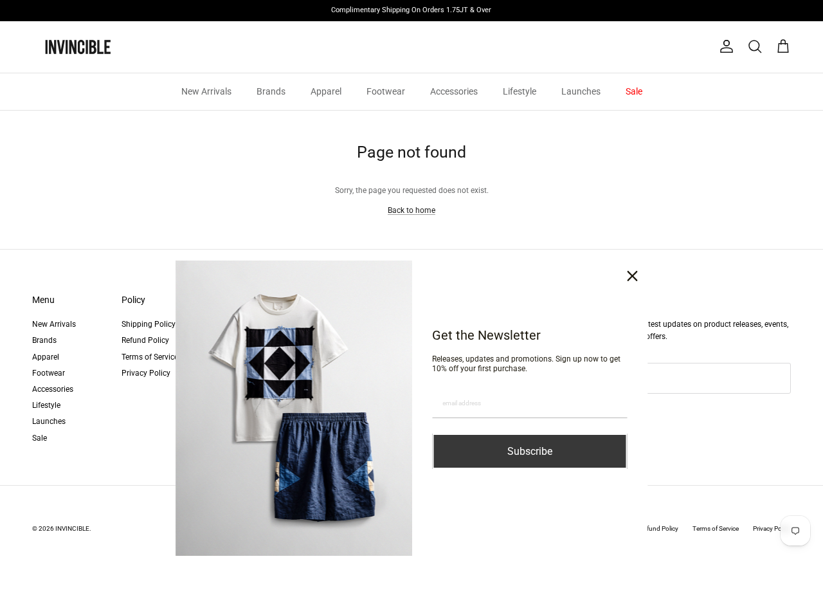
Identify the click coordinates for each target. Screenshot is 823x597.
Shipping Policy (149, 324)
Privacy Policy (146, 373)
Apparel (326, 91)
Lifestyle (519, 91)
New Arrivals (206, 91)
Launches (581, 91)
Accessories (454, 91)
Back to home (411, 210)
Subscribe (529, 451)
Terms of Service (150, 357)
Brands (271, 91)
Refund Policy (145, 340)
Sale (634, 91)
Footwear (385, 91)
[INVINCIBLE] (77, 47)
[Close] (632, 276)
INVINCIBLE (72, 528)
